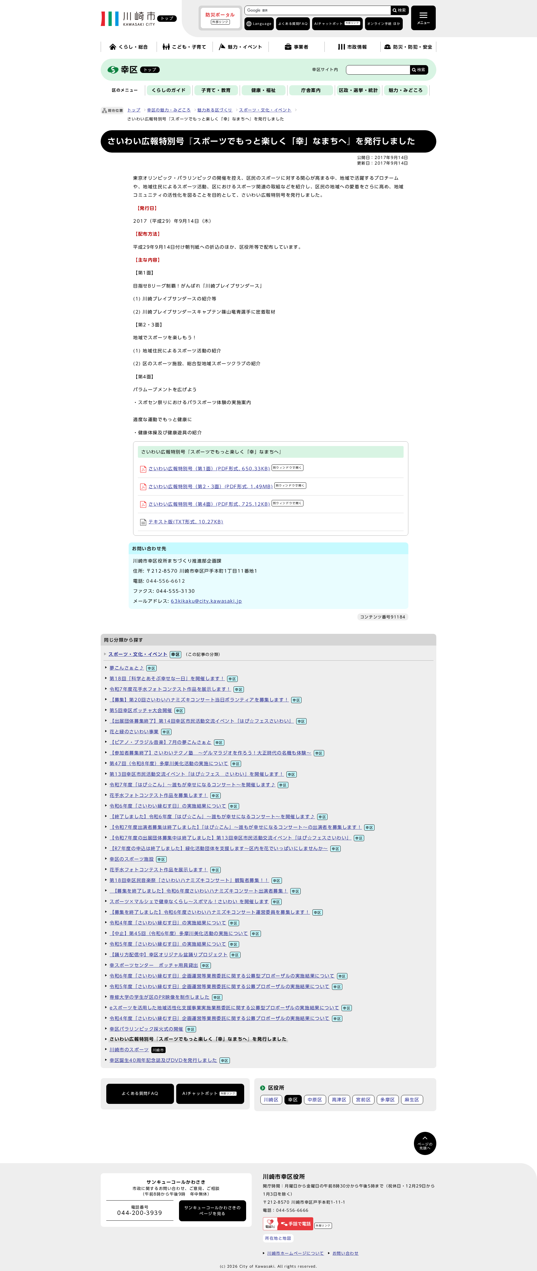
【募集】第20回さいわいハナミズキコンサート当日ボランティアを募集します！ (205, 700)
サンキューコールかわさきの (212, 1210)
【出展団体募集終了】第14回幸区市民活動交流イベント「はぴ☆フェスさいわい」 (207, 721)
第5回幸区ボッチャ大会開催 (146, 710)
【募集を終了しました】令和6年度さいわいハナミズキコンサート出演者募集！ (204, 891)
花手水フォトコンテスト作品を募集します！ (164, 795)
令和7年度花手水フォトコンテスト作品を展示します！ (176, 689)
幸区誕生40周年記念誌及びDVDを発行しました (169, 1060)
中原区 (315, 1099)
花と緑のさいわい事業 (140, 731)
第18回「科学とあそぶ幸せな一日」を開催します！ (173, 678)
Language (262, 23)
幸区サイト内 (325, 70)
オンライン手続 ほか (384, 23)
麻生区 (412, 1099)
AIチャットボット (336, 23)
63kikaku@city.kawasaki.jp (206, 601)
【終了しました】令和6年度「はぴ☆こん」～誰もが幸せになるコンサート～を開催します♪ (218, 816)
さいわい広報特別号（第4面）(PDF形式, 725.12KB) (225, 504)
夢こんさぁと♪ (132, 668)
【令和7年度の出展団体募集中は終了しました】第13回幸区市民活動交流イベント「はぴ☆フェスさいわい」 (236, 838)
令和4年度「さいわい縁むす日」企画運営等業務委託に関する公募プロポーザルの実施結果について (225, 1018)
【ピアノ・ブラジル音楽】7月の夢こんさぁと (166, 742)
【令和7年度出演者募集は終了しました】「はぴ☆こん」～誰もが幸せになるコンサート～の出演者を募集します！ (241, 827)
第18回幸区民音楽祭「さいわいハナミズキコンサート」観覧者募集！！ (195, 880)
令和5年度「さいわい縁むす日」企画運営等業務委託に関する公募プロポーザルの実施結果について (225, 986)
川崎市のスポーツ (137, 1049)
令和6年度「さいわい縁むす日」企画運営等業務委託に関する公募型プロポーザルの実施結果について (228, 976)
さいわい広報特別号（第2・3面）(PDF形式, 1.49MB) (227, 486)
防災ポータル (220, 18)
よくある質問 (293, 23)
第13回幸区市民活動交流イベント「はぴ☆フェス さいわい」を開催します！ (202, 774)
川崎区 (271, 1099)
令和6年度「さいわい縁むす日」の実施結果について (174, 806)
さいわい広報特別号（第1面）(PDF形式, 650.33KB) (225, 468)
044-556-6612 (165, 581)
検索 (402, 10)
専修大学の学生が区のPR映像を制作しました (165, 997)
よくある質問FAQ (140, 1093)
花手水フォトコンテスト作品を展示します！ (164, 869)
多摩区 (387, 1099)
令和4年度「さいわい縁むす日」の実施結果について (174, 923)
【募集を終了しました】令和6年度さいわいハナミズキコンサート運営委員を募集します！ (215, 912)
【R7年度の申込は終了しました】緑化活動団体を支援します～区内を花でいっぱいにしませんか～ (224, 848)
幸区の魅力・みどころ (169, 110)
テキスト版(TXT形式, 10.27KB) (186, 522)
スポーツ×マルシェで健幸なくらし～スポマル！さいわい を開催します (195, 901)
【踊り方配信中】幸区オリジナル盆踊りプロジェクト (174, 954)
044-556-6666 (292, 1210)
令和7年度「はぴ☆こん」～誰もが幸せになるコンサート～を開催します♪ (198, 784)
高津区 (339, 1099)
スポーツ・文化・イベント (265, 110)
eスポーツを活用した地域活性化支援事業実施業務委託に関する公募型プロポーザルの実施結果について (230, 1008)
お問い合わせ (346, 1253)
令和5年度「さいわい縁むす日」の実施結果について (174, 944)
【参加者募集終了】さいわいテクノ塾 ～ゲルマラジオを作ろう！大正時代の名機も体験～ (216, 753)
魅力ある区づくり (214, 110)
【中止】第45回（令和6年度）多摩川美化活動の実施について (185, 933)
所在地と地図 (278, 1238)
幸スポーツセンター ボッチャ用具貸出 (159, 965)
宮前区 (363, 1099)
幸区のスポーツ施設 (137, 859)
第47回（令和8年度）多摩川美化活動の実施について (175, 763)
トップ (133, 110)
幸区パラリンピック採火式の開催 (152, 1029)
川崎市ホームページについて (295, 1253)
